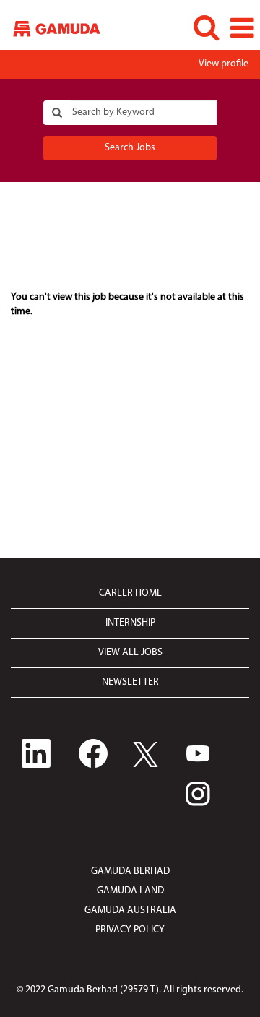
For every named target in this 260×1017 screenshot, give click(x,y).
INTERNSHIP (130, 623)
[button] (242, 28)
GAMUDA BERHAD (130, 871)
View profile (223, 64)
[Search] (206, 27)
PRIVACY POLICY (130, 930)
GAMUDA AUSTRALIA (130, 910)
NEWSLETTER (130, 682)
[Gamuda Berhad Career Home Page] (51, 28)
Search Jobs (130, 147)
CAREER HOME (130, 593)
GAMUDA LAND (130, 891)
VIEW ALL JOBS (130, 652)
